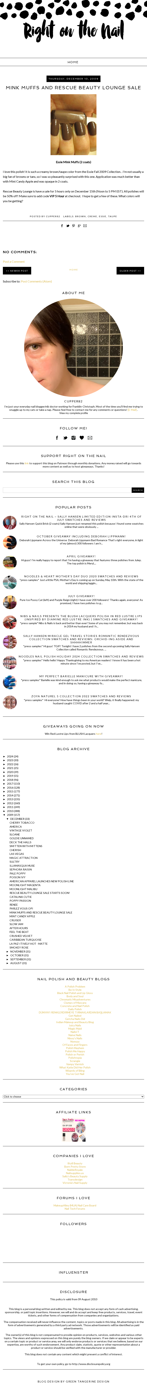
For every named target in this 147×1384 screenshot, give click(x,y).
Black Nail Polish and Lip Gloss (75, 993)
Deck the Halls (20, 842)
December (17, 818)
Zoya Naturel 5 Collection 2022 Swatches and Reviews (81, 696)
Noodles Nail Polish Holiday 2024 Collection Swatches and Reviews (81, 656)
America (16, 826)
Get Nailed (75, 1015)
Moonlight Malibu (23, 889)
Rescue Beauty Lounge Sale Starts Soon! (40, 892)
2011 (10, 807)
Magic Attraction (24, 857)
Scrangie (75, 1061)
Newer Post (19, 270)
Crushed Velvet (21, 935)
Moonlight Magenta (25, 885)
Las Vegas (17, 853)
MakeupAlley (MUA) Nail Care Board (75, 1205)
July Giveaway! (81, 596)
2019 (10, 775)
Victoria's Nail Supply (75, 1182)
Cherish (15, 850)
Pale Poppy (18, 873)
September (18, 959)
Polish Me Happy (75, 1051)
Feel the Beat (19, 931)
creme (92, 216)
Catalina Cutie (21, 896)
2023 (10, 760)
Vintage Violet (21, 830)
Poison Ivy (17, 877)
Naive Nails (75, 1035)
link (27, 463)
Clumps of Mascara (75, 1002)
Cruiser (15, 920)
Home (73, 62)
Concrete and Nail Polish (75, 1005)
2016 (10, 787)
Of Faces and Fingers (74, 1044)
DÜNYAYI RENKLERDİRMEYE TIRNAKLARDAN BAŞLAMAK (75, 1012)
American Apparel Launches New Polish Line (42, 881)
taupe (112, 216)
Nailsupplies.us (75, 1173)
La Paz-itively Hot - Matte (29, 943)
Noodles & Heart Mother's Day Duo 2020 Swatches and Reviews (81, 576)
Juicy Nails (75, 1025)
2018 (10, 779)
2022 (10, 764)
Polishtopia (75, 1057)
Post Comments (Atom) (36, 281)
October (17, 955)
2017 (10, 783)
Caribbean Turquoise (26, 939)
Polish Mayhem (75, 1048)
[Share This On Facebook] (62, 227)
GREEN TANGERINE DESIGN (87, 1381)
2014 (10, 795)
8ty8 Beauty (75, 1163)
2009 (10, 814)
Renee (14, 904)
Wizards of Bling (75, 1070)
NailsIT (75, 1031)
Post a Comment (14, 261)
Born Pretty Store (75, 1166)
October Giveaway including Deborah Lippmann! (81, 536)
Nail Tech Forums (75, 1208)
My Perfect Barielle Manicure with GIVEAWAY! (81, 676)
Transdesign (75, 1179)
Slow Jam (16, 924)
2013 (10, 799)
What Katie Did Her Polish (75, 1067)
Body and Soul (75, 996)
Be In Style (75, 989)
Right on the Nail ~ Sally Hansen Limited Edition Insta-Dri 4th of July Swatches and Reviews (81, 518)
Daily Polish (75, 1009)
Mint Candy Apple (22, 916)
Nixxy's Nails (75, 1038)
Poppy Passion (20, 900)
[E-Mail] (132, 409)
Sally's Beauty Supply (74, 1176)
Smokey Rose (19, 947)
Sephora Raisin (21, 869)
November (18, 951)
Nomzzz (74, 1041)
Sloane (15, 834)
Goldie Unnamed (22, 838)
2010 (10, 811)
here (98, 733)
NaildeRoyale (75, 1169)
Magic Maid (75, 1028)
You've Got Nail (75, 1073)
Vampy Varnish (75, 1064)
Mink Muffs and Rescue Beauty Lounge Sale (41, 912)
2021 (10, 768)
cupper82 (73, 401)
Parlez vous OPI (21, 908)
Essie (102, 216)
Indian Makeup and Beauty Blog (75, 1022)
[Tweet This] (68, 227)
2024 (10, 756)
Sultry (15, 861)
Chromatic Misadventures (75, 999)
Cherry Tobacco (22, 822)
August (16, 963)
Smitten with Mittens (26, 846)
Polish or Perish (75, 1054)
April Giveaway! (81, 556)
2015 (10, 791)
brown (80, 216)
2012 (10, 803)
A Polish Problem (75, 986)
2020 (10, 772)
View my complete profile (73, 413)
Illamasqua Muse (22, 865)
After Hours (19, 928)
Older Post (128, 270)
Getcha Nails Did (75, 1018)
